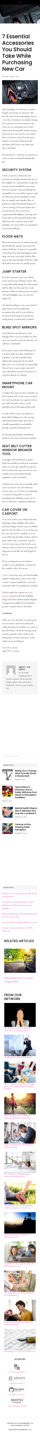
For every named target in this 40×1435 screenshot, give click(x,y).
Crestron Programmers (17, 1372)
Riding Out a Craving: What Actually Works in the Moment (25, 773)
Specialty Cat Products (17, 1394)
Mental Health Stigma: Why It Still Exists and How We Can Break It (26, 811)
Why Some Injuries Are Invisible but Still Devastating (18, 1145)
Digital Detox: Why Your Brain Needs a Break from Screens (19, 1264)
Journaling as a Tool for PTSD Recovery (19, 1351)
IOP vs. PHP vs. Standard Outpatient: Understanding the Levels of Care (18, 1206)
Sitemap (26, 1425)
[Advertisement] (20, 728)
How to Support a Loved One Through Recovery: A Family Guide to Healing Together (19, 1086)
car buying (15, 651)
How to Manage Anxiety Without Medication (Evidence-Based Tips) (17, 1116)
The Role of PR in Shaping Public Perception (23, 827)
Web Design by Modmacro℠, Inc (20, 1430)
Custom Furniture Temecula (16, 1406)
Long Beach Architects (17, 1383)
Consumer (14, 647)
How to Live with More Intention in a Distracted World (18, 1323)
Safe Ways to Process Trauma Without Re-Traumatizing (19, 1294)
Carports (5, 575)
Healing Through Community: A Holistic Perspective (17, 1235)
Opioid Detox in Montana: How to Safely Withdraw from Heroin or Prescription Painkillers (26, 792)
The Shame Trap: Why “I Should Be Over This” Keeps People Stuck (18, 1029)
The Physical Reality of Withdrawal (18, 1057)
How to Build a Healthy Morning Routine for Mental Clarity (17, 1175)
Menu (20, 2)
